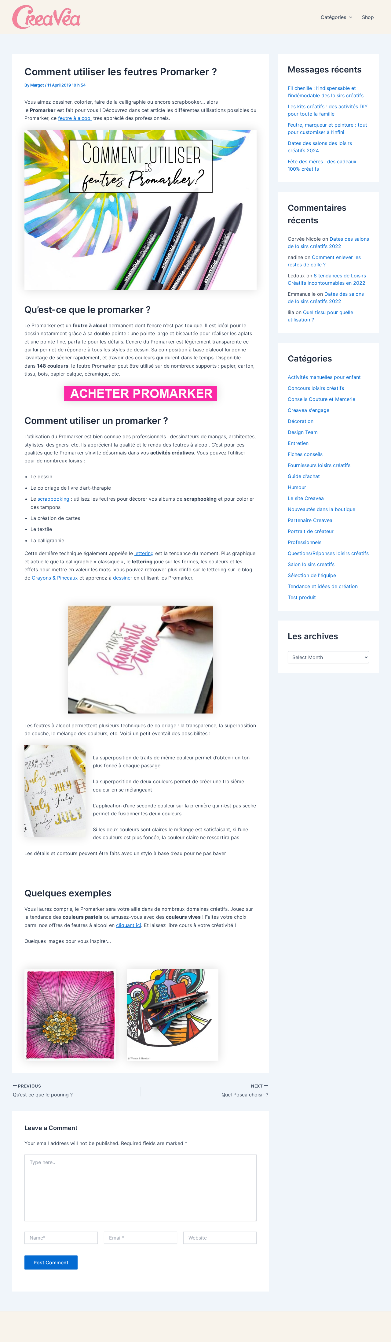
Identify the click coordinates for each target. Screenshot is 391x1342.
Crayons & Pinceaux (55, 578)
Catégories (333, 17)
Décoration (300, 421)
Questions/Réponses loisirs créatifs (328, 553)
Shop (368, 17)
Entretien (298, 443)
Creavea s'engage (308, 410)
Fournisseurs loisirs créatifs (319, 465)
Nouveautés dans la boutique (321, 509)
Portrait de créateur (311, 531)
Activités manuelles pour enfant (324, 377)
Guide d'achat (304, 476)
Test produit (302, 597)
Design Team (303, 432)
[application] (349, 17)
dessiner (122, 578)
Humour (297, 487)
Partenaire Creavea (310, 520)
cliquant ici (128, 925)
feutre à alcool (75, 118)
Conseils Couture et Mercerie (321, 399)
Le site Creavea (306, 498)
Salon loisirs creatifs (311, 564)
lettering (144, 553)
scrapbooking (53, 499)
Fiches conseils (305, 454)
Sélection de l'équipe (312, 575)
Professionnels (304, 542)
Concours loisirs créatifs (316, 388)
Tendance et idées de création (323, 586)
